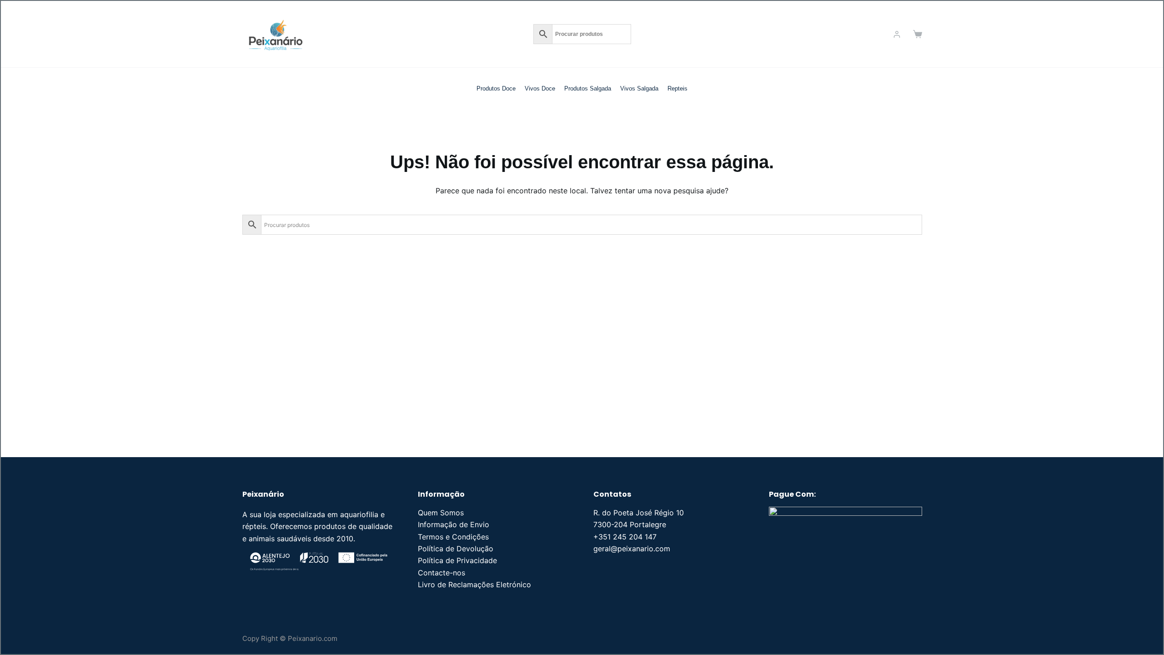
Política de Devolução (455, 548)
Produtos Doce (496, 88)
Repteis (677, 88)
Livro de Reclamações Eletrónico (474, 584)
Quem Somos (441, 512)
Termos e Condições (453, 536)
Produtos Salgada (587, 88)
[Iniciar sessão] (896, 34)
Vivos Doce (540, 88)
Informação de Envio (453, 524)
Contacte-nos (441, 572)
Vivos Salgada (639, 88)
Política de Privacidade (457, 560)
